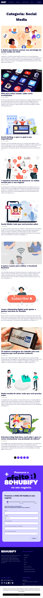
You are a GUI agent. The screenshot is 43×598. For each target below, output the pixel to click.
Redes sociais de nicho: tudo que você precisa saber (21, 394)
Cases (25, 562)
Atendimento (25, 2)
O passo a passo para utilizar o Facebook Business (19, 267)
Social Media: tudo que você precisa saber (19, 224)
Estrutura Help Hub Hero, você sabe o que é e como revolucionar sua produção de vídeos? (21, 438)
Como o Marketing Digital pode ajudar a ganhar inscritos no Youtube (18, 310)
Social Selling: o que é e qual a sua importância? (16, 138)
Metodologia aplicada (29, 569)
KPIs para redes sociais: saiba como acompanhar (17, 94)
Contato (39, 2)
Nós (32, 2)
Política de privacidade (29, 571)
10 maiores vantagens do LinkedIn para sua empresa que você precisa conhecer (20, 352)
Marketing (11, 2)
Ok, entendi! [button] (21, 594)
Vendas (18, 2)
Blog (25, 564)
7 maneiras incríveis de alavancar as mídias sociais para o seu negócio (20, 181)
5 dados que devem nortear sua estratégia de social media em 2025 (21, 51)
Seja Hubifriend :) (28, 566)
